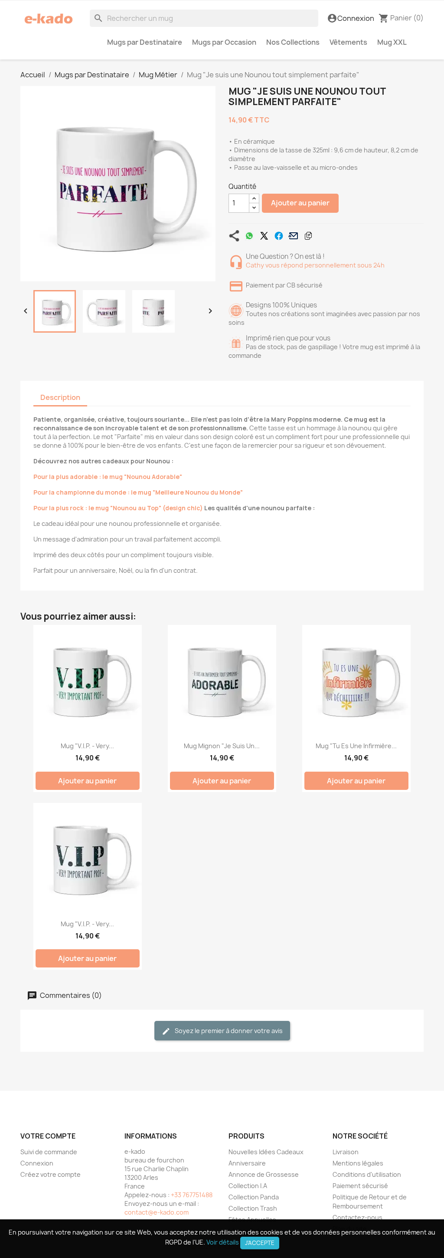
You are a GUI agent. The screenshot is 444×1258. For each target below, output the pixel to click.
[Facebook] (279, 236)
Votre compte (47, 1136)
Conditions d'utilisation (367, 1174)
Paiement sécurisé (360, 1186)
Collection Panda (254, 1197)
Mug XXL (392, 42)
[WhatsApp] (249, 236)
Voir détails (222, 1242)
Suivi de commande (48, 1152)
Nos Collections (293, 42)
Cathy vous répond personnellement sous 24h (315, 265)
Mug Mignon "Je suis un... (222, 746)
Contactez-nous (357, 1217)
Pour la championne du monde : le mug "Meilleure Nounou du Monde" (138, 492)
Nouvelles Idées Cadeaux (266, 1152)
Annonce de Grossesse (264, 1174)
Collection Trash (253, 1208)
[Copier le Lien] (308, 236)
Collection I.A (248, 1186)
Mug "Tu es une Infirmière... (356, 746)
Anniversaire (247, 1163)
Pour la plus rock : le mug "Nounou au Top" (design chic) (118, 508)
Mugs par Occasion (224, 42)
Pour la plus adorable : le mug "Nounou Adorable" (107, 476)
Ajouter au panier (300, 203)
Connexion (36, 1163)
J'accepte (259, 1243)
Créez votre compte (50, 1174)
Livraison (346, 1152)
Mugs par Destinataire (144, 42)
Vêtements (348, 42)
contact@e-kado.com (156, 1212)
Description (60, 397)
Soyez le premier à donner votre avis (228, 1031)
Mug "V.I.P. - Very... (87, 746)
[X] (264, 236)
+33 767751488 (191, 1195)
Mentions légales (358, 1163)
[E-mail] (293, 236)
